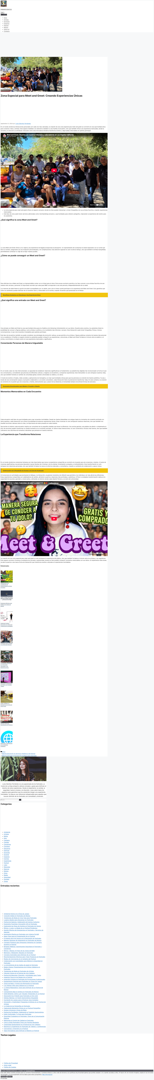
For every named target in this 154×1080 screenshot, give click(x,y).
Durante (6, 854)
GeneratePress (30, 1070)
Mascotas (7, 867)
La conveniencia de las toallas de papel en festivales (21, 965)
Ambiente (7, 832)
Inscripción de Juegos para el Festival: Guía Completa (21, 1000)
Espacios (6, 23)
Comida (6, 842)
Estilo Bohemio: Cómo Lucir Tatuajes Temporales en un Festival (24, 994)
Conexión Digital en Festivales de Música (17, 916)
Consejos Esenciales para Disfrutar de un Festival (20, 955)
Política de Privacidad (11, 1063)
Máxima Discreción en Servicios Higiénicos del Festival (18, 753)
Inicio (5, 18)
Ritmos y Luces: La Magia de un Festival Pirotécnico (20, 928)
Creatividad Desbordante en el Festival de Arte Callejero (22, 1024)
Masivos (6, 869)
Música (6, 27)
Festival (6, 25)
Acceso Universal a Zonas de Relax (15, 1010)
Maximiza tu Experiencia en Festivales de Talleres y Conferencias (25, 1026)
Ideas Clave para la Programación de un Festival (19, 936)
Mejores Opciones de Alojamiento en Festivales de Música (22, 940)
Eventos (6, 859)
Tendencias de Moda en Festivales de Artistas (19, 971)
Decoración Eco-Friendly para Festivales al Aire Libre (21, 996)
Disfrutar (6, 850)
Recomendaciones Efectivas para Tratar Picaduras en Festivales (24, 957)
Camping (7, 840)
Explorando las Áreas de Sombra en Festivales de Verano (22, 926)
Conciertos (7, 844)
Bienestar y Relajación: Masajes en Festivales (18, 953)
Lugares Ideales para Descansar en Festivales (18, 920)
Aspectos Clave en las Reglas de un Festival (18, 977)
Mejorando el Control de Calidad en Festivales (19, 1020)
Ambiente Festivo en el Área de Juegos (16, 914)
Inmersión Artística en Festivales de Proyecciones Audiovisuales (24, 979)
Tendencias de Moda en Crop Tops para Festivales (20, 918)
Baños (6, 836)
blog (5, 838)
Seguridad (7, 877)
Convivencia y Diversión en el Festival (16, 1028)
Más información (47, 1074)
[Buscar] (20, 800)
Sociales (6, 879)
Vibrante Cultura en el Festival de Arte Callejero (19, 973)
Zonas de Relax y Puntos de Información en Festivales (21, 983)
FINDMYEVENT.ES (6, 9)
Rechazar (3, 1076)
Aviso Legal (7, 1065)
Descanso (7, 848)
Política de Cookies (10, 1067)
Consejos (7, 846)
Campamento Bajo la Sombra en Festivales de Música (21, 992)
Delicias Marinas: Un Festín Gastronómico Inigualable (21, 998)
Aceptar (10, 1076)
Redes (6, 875)
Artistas (6, 20)
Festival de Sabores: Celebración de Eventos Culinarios (21, 922)
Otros (3, 752)
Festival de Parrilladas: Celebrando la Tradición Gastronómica (24, 1012)
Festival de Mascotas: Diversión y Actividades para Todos (22, 975)
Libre (5, 865)
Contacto (7, 31)
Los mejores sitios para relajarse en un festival (19, 985)
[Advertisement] (77, 45)
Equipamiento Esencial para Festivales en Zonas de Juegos (23, 981)
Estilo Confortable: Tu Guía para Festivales (17, 1014)
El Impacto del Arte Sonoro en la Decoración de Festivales (22, 938)
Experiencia (7, 861)
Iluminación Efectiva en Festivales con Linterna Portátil (21, 934)
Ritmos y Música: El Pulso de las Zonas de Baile (19, 951)
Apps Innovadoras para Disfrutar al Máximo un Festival (21, 1030)
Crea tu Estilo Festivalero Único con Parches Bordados (21, 1022)
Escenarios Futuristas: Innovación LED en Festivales (20, 924)
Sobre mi (6, 29)
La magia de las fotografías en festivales (17, 1006)
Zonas (6, 881)
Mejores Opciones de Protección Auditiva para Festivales (19, 755)
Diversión (7, 21)
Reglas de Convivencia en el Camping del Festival (20, 959)
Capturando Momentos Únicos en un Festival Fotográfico (22, 1008)
